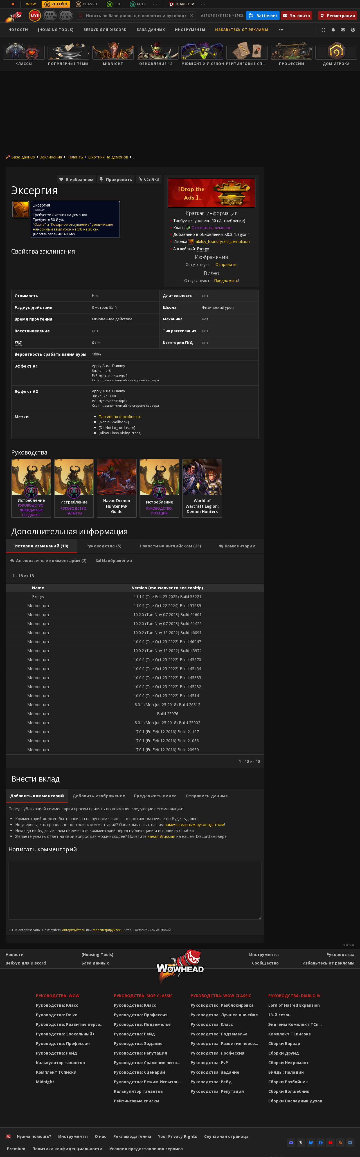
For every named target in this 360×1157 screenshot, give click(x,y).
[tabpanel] (135, 668)
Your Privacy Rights (177, 1136)
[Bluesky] (311, 1142)
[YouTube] (330, 1142)
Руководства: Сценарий (139, 1072)
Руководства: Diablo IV (294, 995)
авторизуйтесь (73, 930)
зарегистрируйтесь (108, 930)
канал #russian (161, 836)
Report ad (348, 944)
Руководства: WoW (58, 995)
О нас (100, 1136)
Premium (16, 1148)
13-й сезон (279, 1014)
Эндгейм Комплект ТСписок (296, 1024)
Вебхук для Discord (105, 29)
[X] (301, 1142)
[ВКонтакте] (350, 1142)
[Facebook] (320, 1142)
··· (155, 4)
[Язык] (353, 30)
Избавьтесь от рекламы (241, 29)
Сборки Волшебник (288, 1091)
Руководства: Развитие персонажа (71, 1024)
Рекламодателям (132, 1136)
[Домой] (8, 1137)
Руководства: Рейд (56, 1053)
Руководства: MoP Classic (143, 995)
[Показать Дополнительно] (281, 30)
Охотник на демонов (108, 157)
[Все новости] (12, 4)
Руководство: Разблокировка (222, 1005)
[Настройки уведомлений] (333, 30)
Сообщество (265, 963)
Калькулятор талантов (60, 1062)
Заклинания (51, 157)
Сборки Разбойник (288, 1081)
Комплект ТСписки (56, 1072)
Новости (18, 29)
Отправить (226, 264)
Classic (90, 4)
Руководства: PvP (209, 1062)
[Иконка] (21, 209)
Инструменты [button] (190, 29)
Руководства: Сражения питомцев (149, 1062)
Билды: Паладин (286, 1072)
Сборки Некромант (288, 1062)
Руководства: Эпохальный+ (65, 1034)
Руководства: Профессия (63, 1043)
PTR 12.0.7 (65, 15)
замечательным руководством (194, 824)
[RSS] (340, 1142)
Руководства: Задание (138, 1043)
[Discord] (291, 1142)
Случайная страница (226, 1136)
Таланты (75, 157)
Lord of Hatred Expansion (294, 1005)
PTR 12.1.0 (49, 15)
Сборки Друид (283, 1053)
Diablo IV (185, 4)
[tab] (41, 546)
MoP (141, 4)
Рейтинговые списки (136, 1101)
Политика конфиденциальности (67, 1148)
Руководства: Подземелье (142, 1024)
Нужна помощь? (34, 1136)
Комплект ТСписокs (289, 1034)
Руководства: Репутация (140, 1053)
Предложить (226, 280)
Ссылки (151, 179)
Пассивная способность (120, 416)
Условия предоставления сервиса (146, 1148)
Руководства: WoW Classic (221, 995)
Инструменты (264, 954)
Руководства (340, 954)
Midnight (45, 1081)
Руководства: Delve (56, 1014)
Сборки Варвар (284, 1043)
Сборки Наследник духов (295, 1101)
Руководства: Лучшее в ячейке (224, 1014)
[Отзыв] (343, 30)
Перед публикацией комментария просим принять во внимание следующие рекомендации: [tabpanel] (118, 869)
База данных (151, 29)
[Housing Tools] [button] (56, 29)
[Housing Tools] (97, 954)
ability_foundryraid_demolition (222, 241)
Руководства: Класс (57, 1005)
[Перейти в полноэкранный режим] (323, 30)
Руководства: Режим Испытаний (149, 1081)
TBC (118, 4)
